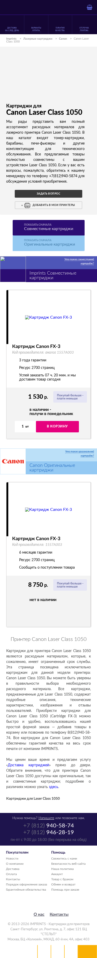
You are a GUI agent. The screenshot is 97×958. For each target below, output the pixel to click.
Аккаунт (57, 874)
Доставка (12, 868)
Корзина (71, 951)
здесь (53, 787)
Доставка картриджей (28, 765)
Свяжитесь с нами (64, 858)
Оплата (11, 874)
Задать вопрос (49, 193)
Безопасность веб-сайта (68, 863)
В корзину (57, 426)
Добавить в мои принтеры (54, 205)
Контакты (13, 879)
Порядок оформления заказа (26, 884)
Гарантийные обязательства (26, 889)
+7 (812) (48, 825)
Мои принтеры (44, 951)
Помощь (57, 951)
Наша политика (62, 868)
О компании (15, 863)
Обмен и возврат (63, 884)
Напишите (46, 818)
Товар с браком (62, 879)
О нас (39, 914)
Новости (12, 858)
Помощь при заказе (65, 889)
